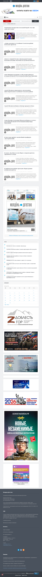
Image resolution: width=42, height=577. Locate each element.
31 (10, 302)
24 (10, 300)
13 (24, 295)
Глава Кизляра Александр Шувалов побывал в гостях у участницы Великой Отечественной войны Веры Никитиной (20, 122)
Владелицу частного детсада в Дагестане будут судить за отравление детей (21, 264)
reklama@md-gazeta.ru (7, 545)
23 (5, 300)
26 (19, 300)
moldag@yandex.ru (7, 544)
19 (19, 297)
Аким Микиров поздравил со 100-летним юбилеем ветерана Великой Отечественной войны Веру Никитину (20, 75)
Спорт (32, 30)
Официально (30, 46)
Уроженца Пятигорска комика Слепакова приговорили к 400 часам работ (22, 249)
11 (14, 295)
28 (29, 300)
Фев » (8, 304)
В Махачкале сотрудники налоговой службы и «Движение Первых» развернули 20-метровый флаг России (20, 273)
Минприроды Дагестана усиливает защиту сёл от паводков (19, 260)
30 (5, 302)
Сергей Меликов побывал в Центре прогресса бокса (19, 106)
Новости (29, 30)
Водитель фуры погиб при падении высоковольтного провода (19, 252)
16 (5, 297)
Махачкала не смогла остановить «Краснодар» (16, 245)
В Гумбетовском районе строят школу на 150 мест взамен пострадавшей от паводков (22, 268)
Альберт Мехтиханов (13, 30)
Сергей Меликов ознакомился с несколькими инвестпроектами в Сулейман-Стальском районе (18, 91)
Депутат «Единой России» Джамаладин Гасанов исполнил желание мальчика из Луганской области (19, 59)
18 (14, 297)
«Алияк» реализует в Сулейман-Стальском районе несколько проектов (18, 44)
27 (24, 300)
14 (29, 295)
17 (10, 297)
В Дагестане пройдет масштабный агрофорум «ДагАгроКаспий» (17, 138)
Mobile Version (24, 575)
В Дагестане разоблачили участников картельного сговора (16, 21)
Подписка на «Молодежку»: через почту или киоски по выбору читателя (21, 235)
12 (19, 295)
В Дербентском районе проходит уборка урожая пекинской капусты (18, 169)
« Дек (5, 304)
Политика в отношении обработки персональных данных (14, 568)
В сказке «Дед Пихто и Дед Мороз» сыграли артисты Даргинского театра (19, 153)
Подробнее (22, 37)
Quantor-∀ (23, 573)
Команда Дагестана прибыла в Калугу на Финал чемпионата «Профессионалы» (19, 256)
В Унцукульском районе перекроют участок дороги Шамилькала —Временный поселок (20, 277)
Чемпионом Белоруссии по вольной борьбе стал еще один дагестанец (19, 28)
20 (24, 297)
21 (29, 297)
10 (10, 295)
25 (14, 300)
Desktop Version (18, 575)
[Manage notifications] (2, 574)
